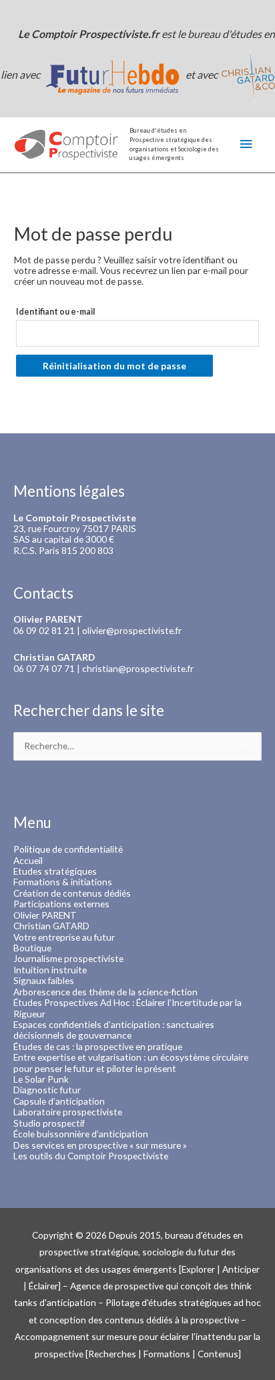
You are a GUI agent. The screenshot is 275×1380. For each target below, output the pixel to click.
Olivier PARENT (45, 915)
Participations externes (61, 903)
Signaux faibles (43, 980)
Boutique (32, 947)
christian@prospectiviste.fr (138, 668)
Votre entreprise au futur (64, 937)
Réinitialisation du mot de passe (114, 365)
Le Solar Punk (41, 1079)
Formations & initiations (62, 881)
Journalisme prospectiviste (68, 958)
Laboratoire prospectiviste (67, 1111)
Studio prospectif (49, 1123)
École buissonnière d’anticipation (80, 1133)
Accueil (28, 860)
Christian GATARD (51, 925)
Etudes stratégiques (55, 871)
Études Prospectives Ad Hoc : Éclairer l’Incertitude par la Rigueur (127, 1008)
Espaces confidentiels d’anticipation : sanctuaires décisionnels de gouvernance (113, 1030)
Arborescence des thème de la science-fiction (105, 991)
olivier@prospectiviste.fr (132, 630)
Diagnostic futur (47, 1089)
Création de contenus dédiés (72, 893)
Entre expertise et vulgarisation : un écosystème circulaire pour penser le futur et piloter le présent (130, 1062)
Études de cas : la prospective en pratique (97, 1046)
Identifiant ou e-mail (55, 312)
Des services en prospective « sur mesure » (100, 1145)
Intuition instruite (50, 969)
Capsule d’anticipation (59, 1101)
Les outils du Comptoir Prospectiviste (90, 1155)
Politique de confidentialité (68, 849)
